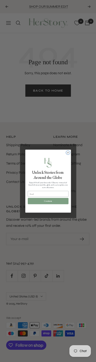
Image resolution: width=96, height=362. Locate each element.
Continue (48, 200)
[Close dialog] (68, 153)
